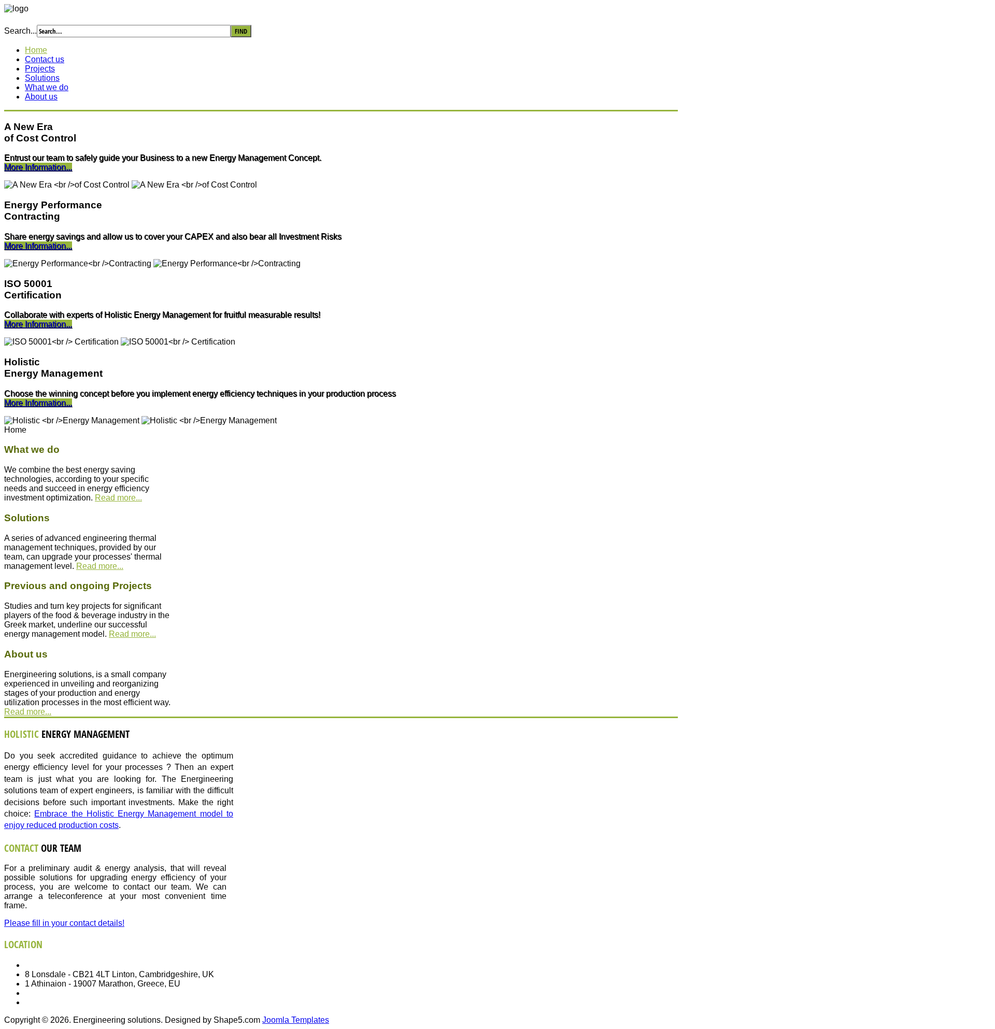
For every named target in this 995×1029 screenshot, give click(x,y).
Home (36, 50)
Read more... (118, 497)
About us (41, 96)
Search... (20, 30)
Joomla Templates (295, 1020)
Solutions (42, 78)
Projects (40, 68)
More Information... (38, 167)
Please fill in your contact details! (64, 923)
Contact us (44, 59)
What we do (46, 87)
